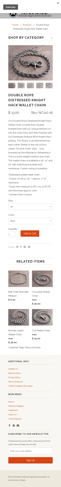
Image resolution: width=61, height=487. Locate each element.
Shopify (23, 480)
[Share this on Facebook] (20, 247)
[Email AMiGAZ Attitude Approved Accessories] (18, 425)
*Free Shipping (14, 419)
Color (11, 215)
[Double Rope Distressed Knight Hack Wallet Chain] (30, 63)
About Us (12, 414)
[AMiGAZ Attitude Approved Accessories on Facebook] (9, 425)
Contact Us (13, 369)
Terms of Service (15, 382)
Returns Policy (14, 373)
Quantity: (13, 229)
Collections (13, 410)
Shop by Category (16, 406)
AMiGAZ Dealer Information (20, 386)
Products (27, 25)
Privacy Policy (14, 377)
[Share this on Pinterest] (24, 247)
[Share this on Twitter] (17, 247)
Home (11, 402)
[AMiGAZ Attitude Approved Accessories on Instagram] (14, 426)
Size (10, 200)
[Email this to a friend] (28, 247)
